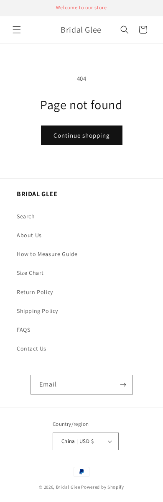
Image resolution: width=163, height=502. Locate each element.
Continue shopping (81, 135)
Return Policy (35, 292)
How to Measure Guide (47, 254)
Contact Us (31, 348)
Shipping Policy (37, 311)
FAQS (23, 329)
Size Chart (30, 273)
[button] (17, 29)
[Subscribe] (123, 384)
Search (26, 216)
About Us (29, 235)
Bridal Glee (68, 487)
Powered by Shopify (102, 487)
